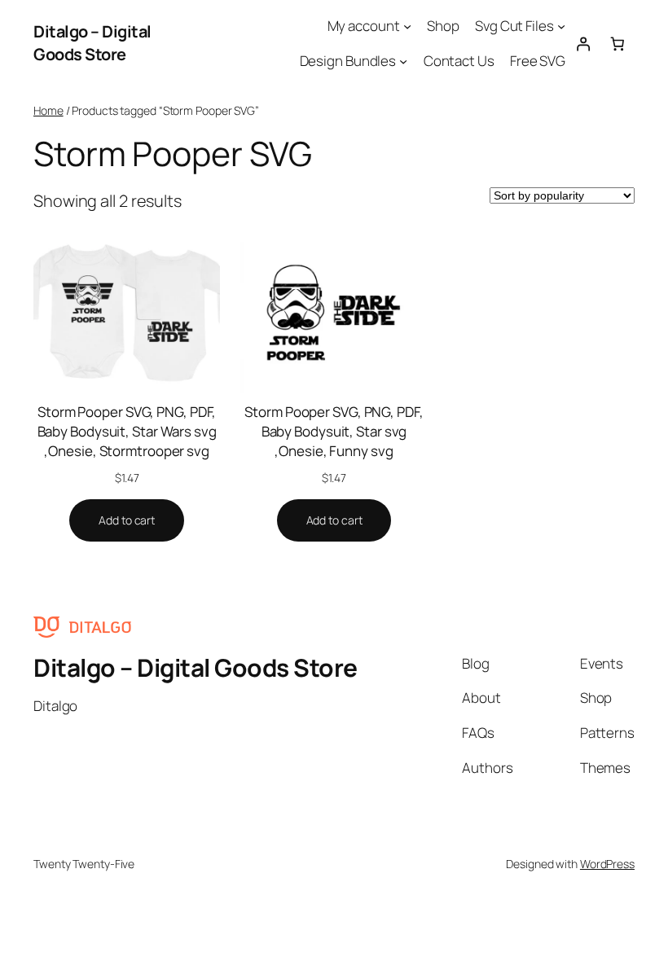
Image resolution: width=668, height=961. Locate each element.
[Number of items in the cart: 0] (617, 43)
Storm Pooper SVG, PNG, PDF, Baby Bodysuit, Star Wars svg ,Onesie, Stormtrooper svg (127, 431)
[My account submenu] (407, 26)
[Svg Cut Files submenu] (561, 26)
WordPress (607, 863)
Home (48, 110)
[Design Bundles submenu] (403, 61)
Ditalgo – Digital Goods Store (92, 42)
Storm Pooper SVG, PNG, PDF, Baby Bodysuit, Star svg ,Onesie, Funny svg (333, 431)
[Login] (582, 43)
